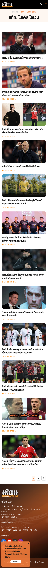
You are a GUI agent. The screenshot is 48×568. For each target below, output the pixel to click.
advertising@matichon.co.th (17, 527)
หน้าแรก (15, 12)
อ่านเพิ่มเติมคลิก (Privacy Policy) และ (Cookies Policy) (16, 554)
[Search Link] (41, 4)
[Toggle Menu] (45, 4)
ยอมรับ (15, 561)
